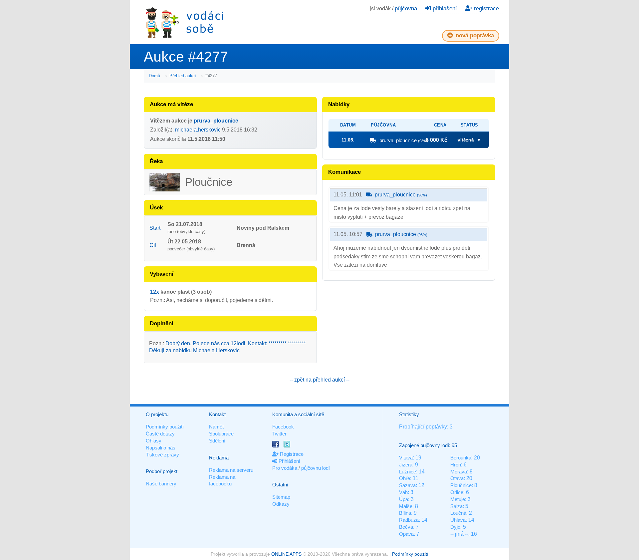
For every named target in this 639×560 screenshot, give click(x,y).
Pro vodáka (284, 468)
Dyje (455, 527)
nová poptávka (474, 35)
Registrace (291, 454)
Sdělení (217, 440)
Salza (456, 506)
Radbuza (409, 520)
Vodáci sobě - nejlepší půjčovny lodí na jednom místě (185, 22)
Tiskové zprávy (162, 454)
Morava (458, 471)
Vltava (406, 457)
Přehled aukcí (182, 75)
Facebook (283, 426)
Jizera (405, 464)
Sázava (407, 485)
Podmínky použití (165, 426)
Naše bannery (161, 483)
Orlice (456, 492)
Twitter (279, 433)
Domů (154, 75)
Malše (405, 506)
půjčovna (406, 8)
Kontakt (217, 414)
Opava (406, 534)
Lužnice (407, 471)
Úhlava (458, 520)
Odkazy (281, 504)
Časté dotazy (160, 433)
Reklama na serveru (231, 470)
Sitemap (281, 497)
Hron (455, 464)
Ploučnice (461, 485)
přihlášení (444, 8)
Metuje (457, 499)
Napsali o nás (160, 447)
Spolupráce (221, 433)
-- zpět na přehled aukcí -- (319, 380)
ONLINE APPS (286, 554)
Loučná (458, 513)
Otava (457, 478)
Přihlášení (288, 461)
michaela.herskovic (198, 130)
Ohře (404, 478)
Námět (216, 426)
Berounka (460, 457)
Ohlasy (153, 440)
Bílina (405, 513)
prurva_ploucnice (216, 121)
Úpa (403, 499)
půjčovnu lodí (315, 468)
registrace (485, 8)
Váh (403, 492)
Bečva (406, 527)
